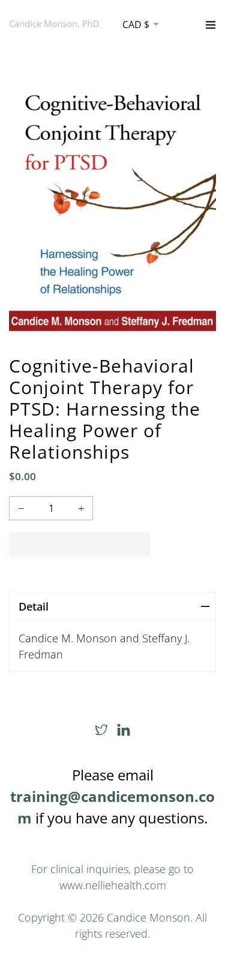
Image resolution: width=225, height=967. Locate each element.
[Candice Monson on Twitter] (101, 730)
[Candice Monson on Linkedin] (123, 730)
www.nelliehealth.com (112, 885)
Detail (34, 606)
